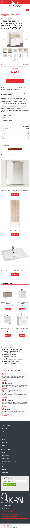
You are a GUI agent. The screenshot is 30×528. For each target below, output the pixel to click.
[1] (12, 68)
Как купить (5, 434)
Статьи (4, 431)
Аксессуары (5, 458)
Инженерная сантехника (9, 461)
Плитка (4, 469)
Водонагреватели (7, 464)
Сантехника (5, 455)
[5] (17, 68)
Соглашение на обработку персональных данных (14, 518)
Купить (15, 81)
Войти (4, 525)
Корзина (4, 527)
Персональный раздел (7, 511)
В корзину (15, 194)
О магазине (5, 439)
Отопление (5, 472)
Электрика (5, 467)
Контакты (4, 445)
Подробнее (4, 380)
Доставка (4, 437)
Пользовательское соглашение (9, 514)
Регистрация (9, 525)
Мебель (4, 452)
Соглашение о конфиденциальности (11, 516)
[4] (16, 68)
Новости (4, 428)
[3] (15, 68)
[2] (13, 68)
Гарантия (4, 442)
